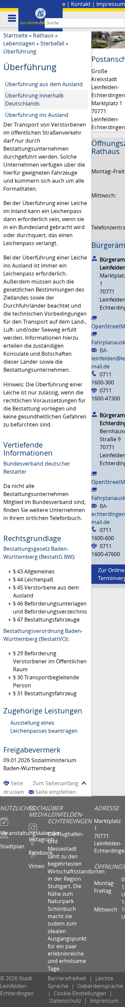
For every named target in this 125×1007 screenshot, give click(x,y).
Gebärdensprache (100, 986)
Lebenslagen (19, 43)
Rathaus (43, 35)
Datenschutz (65, 1000)
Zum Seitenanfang (55, 783)
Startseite (15, 35)
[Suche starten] (120, 22)
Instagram (38, 836)
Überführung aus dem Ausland (44, 84)
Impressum (110, 4)
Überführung (19, 51)
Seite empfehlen (55, 792)
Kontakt (81, 4)
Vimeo (37, 863)
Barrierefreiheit (67, 978)
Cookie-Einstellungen (80, 993)
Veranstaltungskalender (14, 830)
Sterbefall (52, 43)
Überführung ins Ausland (36, 115)
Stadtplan (12, 843)
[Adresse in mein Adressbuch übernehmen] (94, 258)
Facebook (38, 849)
